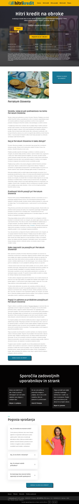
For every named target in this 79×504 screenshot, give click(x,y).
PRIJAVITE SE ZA (39, 37)
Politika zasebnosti (31, 494)
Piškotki (15, 494)
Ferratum (32, 225)
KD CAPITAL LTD (41, 498)
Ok (49, 502)
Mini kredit (63, 3)
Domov (39, 3)
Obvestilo (21, 494)
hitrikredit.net (12, 498)
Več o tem (55, 502)
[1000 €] (18, 32)
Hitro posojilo (54, 3)
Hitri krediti (46, 3)
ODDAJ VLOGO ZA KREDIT (19, 358)
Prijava (69, 3)
